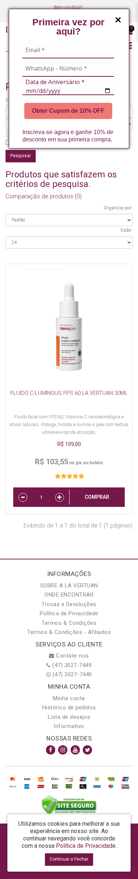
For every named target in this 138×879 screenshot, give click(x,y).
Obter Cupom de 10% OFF (68, 111)
